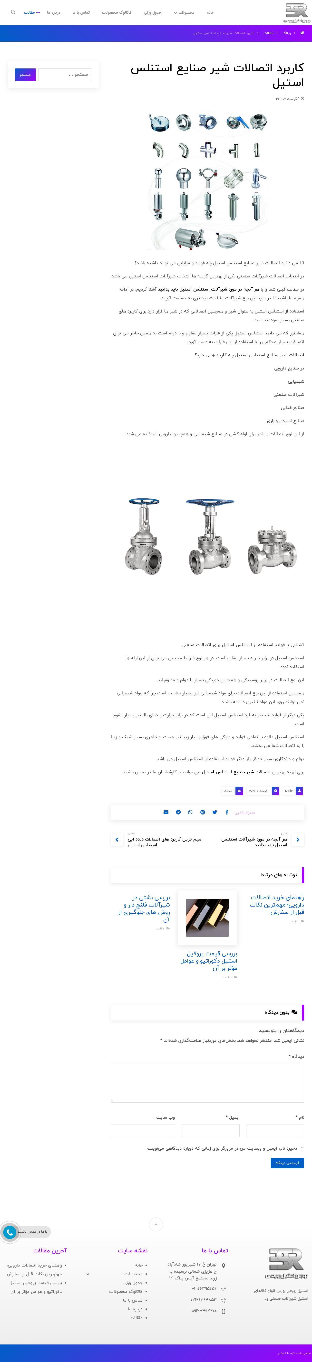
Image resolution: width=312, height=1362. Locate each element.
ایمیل (233, 1118)
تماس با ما (133, 1300)
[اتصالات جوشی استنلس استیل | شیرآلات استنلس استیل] (297, 13)
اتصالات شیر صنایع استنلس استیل (236, 772)
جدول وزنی (133, 1283)
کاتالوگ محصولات (126, 1292)
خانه (139, 1265)
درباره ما (135, 1309)
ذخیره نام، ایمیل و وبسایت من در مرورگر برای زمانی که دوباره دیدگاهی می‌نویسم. (221, 1148)
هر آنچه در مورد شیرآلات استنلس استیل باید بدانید (208, 289)
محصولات (133, 1274)
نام (300, 1118)
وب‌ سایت (165, 1118)
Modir (289, 791)
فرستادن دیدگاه (287, 1163)
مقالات (228, 791)
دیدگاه (296, 1057)
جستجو (25, 75)
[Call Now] (9, 1232)
